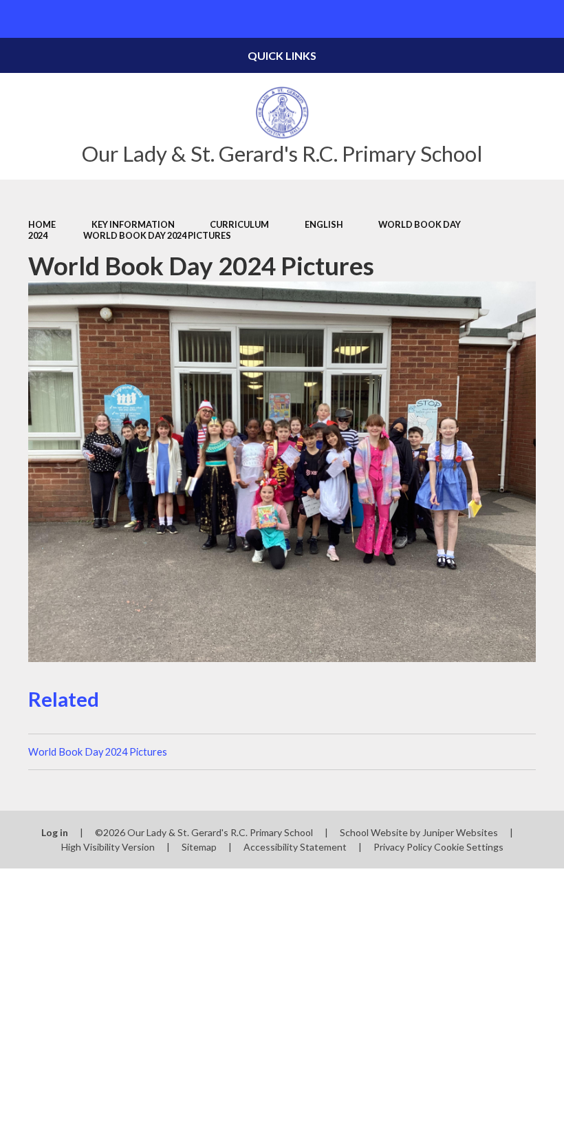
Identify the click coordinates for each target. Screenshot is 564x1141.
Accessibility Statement (295, 847)
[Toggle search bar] (545, 19)
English (324, 224)
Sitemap (199, 847)
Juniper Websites (460, 832)
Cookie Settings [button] (468, 847)
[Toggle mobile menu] (19, 19)
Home (42, 224)
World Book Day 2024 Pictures (157, 235)
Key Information (133, 224)
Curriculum (239, 224)
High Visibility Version (108, 847)
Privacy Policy (402, 847)
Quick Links (282, 55)
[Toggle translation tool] (507, 19)
